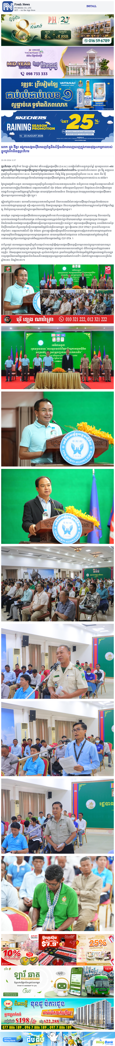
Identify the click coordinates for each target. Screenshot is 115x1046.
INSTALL (91, 6)
